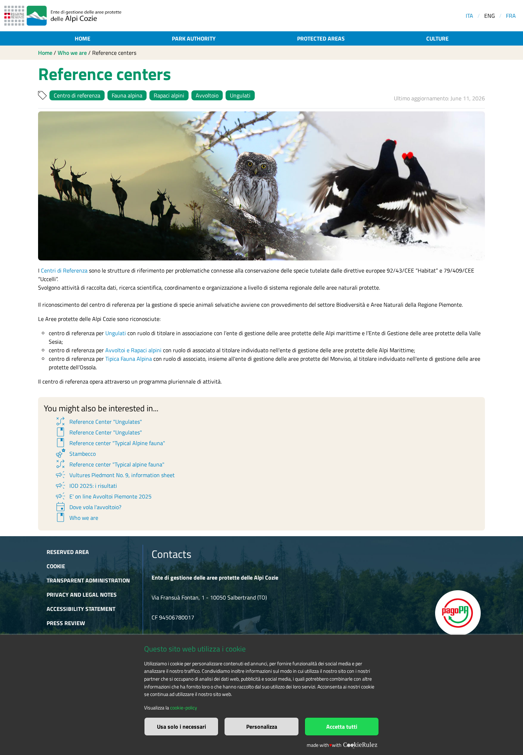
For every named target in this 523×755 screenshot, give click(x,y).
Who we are (72, 52)
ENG (489, 15)
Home (82, 38)
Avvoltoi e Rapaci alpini (133, 350)
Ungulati (240, 95)
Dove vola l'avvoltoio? (87, 507)
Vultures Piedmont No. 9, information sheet (114, 475)
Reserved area (68, 552)
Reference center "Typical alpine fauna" (109, 464)
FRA (511, 15)
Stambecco (75, 453)
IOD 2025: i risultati (85, 485)
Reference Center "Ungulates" (98, 421)
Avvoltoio (207, 95)
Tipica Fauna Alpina (128, 358)
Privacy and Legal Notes (82, 594)
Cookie (56, 566)
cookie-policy (183, 708)
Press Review (66, 623)
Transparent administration (88, 580)
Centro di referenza (77, 95)
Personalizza (261, 726)
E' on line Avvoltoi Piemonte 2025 (103, 496)
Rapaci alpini (169, 95)
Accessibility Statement (81, 608)
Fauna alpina (127, 95)
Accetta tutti (341, 726)
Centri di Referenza (64, 270)
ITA (469, 15)
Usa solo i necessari (181, 726)
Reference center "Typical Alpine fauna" (109, 443)
